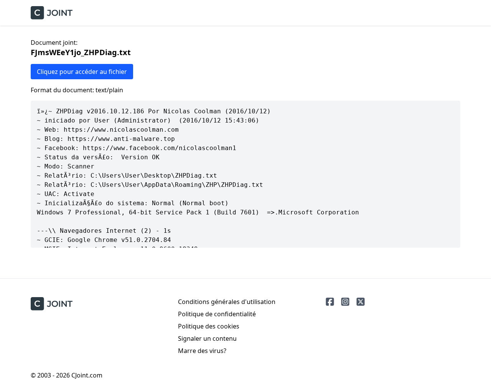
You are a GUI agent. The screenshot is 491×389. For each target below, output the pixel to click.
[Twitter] (360, 301)
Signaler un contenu (207, 338)
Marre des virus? (202, 351)
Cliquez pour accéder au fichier (82, 71)
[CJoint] (51, 304)
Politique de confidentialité (217, 314)
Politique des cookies (208, 326)
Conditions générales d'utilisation (226, 301)
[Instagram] (345, 301)
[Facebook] (329, 301)
